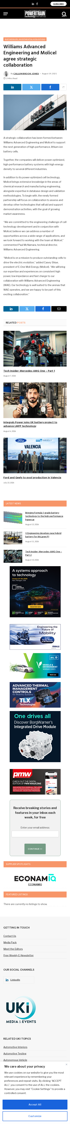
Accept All (35, 1104)
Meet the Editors (13, 948)
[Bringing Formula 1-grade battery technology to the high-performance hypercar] (13, 517)
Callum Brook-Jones (26, 73)
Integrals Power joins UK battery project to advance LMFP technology (30, 424)
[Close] (66, 1064)
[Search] (64, 14)
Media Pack (10, 942)
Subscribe (58, 4)
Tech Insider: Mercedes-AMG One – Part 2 (43, 553)
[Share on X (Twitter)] (31, 87)
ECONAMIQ (35, 884)
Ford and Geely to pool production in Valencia (32, 478)
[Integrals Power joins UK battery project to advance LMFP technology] (35, 400)
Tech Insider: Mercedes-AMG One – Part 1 (29, 371)
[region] (35, 1092)
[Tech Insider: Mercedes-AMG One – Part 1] (35, 348)
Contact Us (9, 935)
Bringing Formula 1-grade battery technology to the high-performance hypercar (44, 516)
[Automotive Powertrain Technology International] (35, 13)
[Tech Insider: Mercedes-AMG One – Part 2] (13, 556)
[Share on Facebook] (50, 87)
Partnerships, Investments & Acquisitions (25, 39)
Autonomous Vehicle (15, 1060)
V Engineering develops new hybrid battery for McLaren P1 (43, 535)
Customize (35, 1116)
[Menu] (5, 14)
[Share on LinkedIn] (12, 87)
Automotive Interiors (15, 1047)
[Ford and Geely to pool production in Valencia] (35, 455)
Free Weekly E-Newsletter (18, 955)
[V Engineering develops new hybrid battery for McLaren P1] (13, 537)
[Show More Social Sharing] (63, 87)
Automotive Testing (14, 1053)
